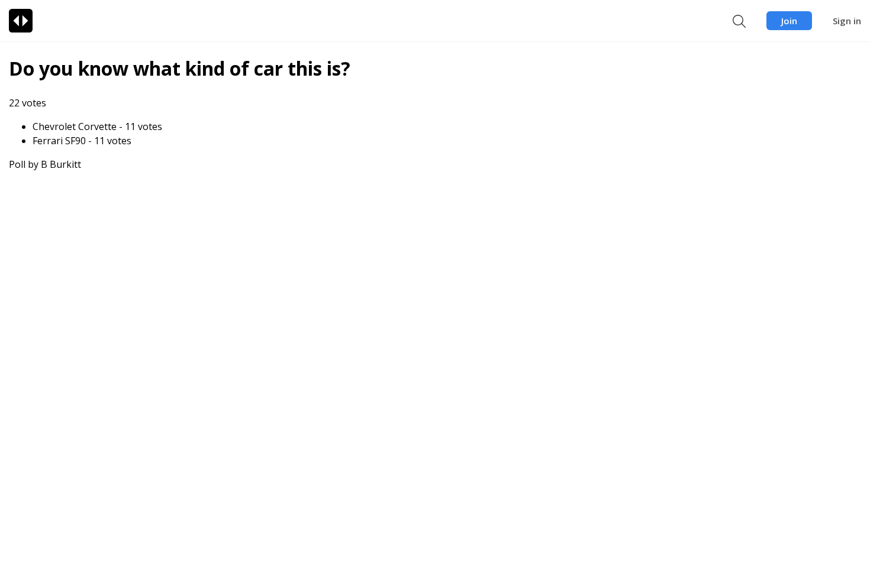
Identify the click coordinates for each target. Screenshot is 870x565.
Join (789, 21)
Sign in (847, 21)
